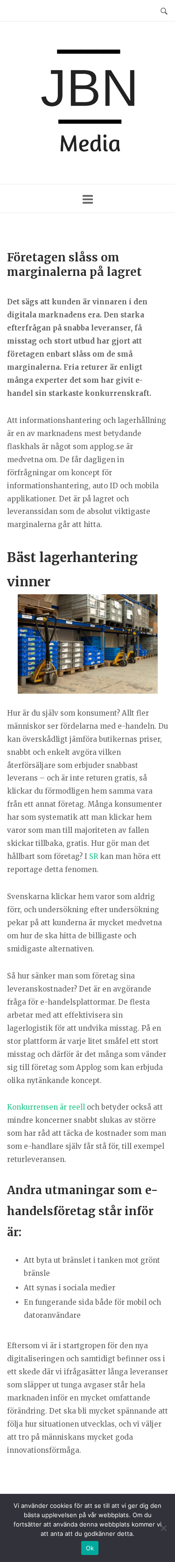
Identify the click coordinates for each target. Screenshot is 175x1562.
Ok (90, 1548)
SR (93, 856)
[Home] (87, 102)
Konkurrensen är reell (46, 1107)
